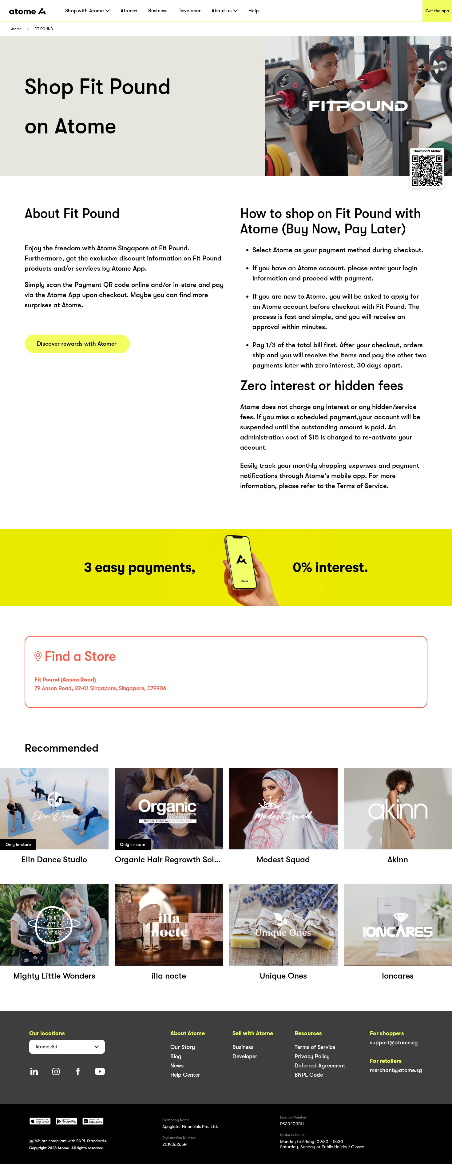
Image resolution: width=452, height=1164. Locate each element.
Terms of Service (315, 1047)
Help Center (185, 1075)
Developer (189, 11)
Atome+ (129, 11)
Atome (16, 29)
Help (253, 11)
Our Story (182, 1047)
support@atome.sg (394, 1042)
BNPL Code (309, 1075)
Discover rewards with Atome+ (77, 343)
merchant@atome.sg (396, 1070)
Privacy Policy (312, 1056)
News (177, 1066)
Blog (175, 1056)
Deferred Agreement (320, 1066)
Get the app (437, 10)
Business (157, 11)
